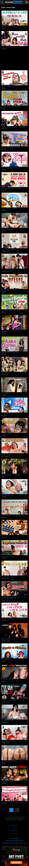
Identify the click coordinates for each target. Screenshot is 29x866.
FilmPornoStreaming (6, 843)
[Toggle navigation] (2, 2)
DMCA (14, 828)
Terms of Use (14, 833)
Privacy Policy (14, 830)
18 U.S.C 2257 (14, 825)
